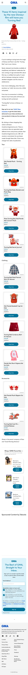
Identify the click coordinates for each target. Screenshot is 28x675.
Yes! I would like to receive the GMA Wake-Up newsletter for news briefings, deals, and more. (14, 596)
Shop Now (17, 469)
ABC (3, 661)
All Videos (4, 664)
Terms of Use (5, 642)
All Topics (4, 666)
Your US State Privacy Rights (19, 640)
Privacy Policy (8, 603)
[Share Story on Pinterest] (10, 53)
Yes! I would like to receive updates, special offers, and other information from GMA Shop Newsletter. (15, 591)
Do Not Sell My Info (6, 647)
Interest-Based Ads (18, 643)
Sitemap (16, 656)
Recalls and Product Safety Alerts (17, 660)
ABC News (4, 659)
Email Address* (7, 580)
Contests (4, 639)
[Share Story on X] (6, 53)
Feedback (16, 652)
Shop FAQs (4, 656)
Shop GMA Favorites (13, 451)
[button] (2, 2)
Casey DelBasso (7, 47)
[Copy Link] (16, 53)
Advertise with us (5, 653)
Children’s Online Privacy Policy (5, 650)
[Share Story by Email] (13, 53)
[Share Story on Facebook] (3, 53)
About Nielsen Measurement (17, 646)
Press (15, 650)
